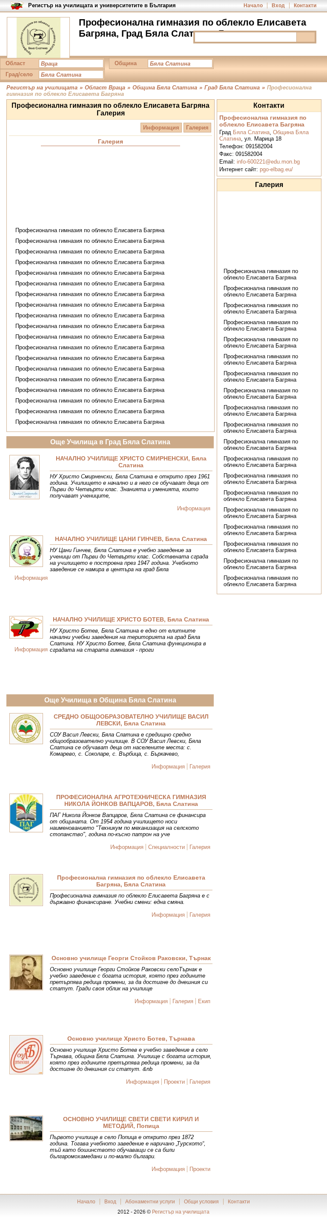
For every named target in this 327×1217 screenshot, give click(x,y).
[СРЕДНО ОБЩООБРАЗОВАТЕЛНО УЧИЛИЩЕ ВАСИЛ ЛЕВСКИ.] (26, 729)
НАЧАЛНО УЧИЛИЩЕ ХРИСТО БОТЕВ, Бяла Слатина (131, 619)
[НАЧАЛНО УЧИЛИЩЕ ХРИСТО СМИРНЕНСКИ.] (24, 478)
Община (126, 63)
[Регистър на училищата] (38, 38)
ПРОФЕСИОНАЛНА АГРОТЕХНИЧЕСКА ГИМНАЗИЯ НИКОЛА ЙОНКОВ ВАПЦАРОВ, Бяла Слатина (131, 800)
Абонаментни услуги (150, 1202)
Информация (161, 127)
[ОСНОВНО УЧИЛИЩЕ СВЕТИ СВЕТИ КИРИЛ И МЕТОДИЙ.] (26, 1129)
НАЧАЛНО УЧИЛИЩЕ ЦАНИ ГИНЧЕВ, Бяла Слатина (131, 538)
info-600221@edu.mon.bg (268, 161)
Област (15, 63)
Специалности (166, 847)
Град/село (19, 74)
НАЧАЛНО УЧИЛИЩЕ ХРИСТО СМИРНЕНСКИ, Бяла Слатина (131, 462)
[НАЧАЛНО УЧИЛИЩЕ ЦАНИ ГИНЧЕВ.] (26, 551)
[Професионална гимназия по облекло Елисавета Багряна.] (26, 890)
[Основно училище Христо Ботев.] (26, 1055)
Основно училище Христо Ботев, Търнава (131, 1038)
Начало (253, 6)
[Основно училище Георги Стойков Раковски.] (26, 973)
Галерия (197, 127)
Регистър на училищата (180, 1212)
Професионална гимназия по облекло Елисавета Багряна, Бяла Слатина (131, 881)
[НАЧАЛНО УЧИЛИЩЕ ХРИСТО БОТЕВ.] (26, 628)
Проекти (174, 1082)
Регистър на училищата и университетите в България (102, 5)
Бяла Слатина (251, 132)
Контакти (305, 6)
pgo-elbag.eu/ (276, 169)
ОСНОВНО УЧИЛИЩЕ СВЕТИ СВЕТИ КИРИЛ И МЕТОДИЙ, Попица (131, 1122)
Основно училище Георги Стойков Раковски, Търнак (131, 958)
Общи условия (201, 1202)
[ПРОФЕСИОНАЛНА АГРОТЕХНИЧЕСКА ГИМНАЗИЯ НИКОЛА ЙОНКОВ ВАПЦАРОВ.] (26, 814)
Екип (204, 1001)
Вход (278, 6)
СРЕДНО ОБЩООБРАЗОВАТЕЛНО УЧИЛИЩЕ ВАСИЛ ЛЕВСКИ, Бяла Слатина (131, 720)
